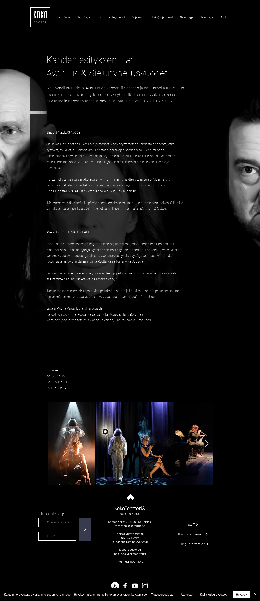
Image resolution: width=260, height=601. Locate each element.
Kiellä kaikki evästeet (213, 594)
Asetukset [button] (187, 594)
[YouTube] (135, 586)
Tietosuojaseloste (162, 594)
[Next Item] (206, 444)
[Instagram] (145, 586)
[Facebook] (125, 586)
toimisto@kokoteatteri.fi (130, 526)
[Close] (255, 594)
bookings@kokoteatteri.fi (130, 554)
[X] (115, 586)
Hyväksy (241, 594)
